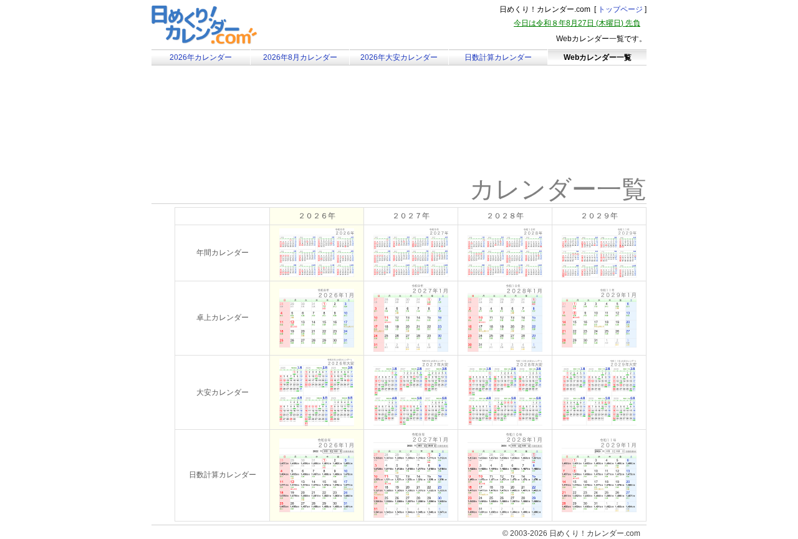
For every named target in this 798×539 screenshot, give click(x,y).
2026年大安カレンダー (399, 57)
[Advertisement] (257, 134)
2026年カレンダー (201, 57)
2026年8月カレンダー (300, 57)
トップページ (620, 9)
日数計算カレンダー (498, 57)
